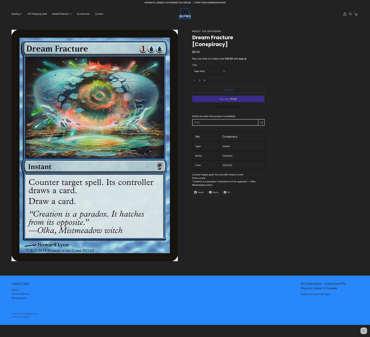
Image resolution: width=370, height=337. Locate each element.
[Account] (345, 14)
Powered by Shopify (21, 316)
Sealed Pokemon (60, 13)
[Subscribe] (261, 122)
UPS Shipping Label (37, 13)
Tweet (200, 192)
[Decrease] (194, 80)
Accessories (83, 13)
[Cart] (356, 14)
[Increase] (204, 80)
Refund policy (19, 298)
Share (215, 192)
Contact (99, 13)
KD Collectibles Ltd (28, 313)
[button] (350, 14)
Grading (16, 13)
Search (15, 289)
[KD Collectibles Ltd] (185, 14)
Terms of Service (20, 293)
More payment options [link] (228, 106)
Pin (228, 192)
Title (194, 65)
